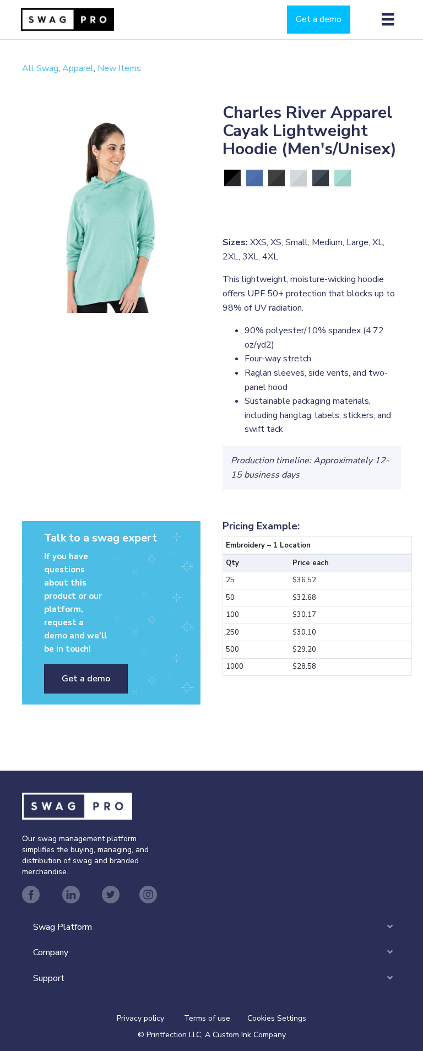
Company (50, 952)
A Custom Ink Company (245, 1035)
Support (48, 978)
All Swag (40, 68)
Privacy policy (150, 1018)
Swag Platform (62, 927)
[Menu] (388, 19)
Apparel (78, 68)
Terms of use (207, 1018)
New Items (119, 68)
